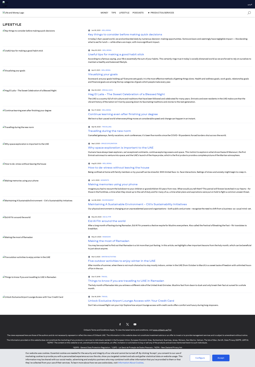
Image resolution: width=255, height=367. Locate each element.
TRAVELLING (106, 127)
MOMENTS (105, 180)
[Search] (249, 12)
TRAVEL (104, 277)
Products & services (162, 12)
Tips (113, 12)
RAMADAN (107, 237)
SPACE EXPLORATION (109, 143)
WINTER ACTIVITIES (109, 257)
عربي (250, 4)
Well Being (106, 30)
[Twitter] (127, 324)
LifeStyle (124, 12)
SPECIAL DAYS (107, 90)
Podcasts (138, 12)
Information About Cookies (131, 362)
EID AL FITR (107, 217)
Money (104, 12)
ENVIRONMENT (108, 200)
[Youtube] (135, 324)
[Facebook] (120, 324)
